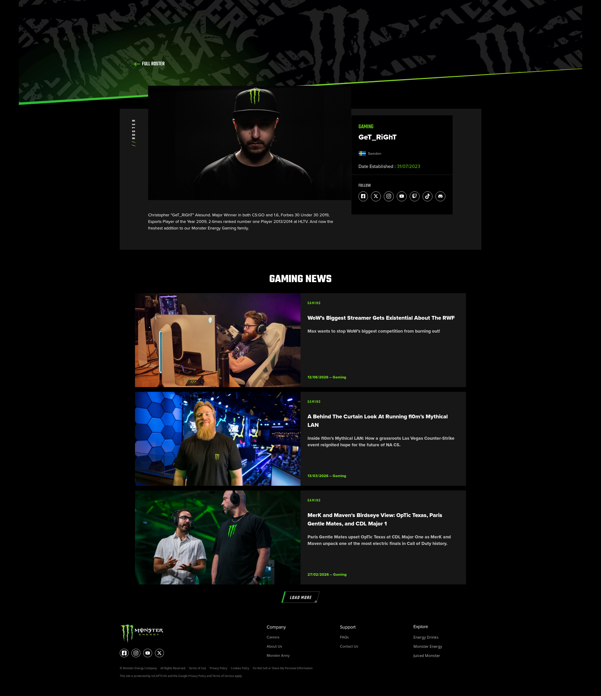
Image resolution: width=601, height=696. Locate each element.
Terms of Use (197, 668)
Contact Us (349, 646)
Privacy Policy (218, 668)
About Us (274, 646)
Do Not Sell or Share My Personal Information (282, 668)
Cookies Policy (240, 668)
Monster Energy (427, 646)
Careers (273, 637)
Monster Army (278, 655)
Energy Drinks (426, 637)
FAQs (344, 637)
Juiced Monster (426, 655)
